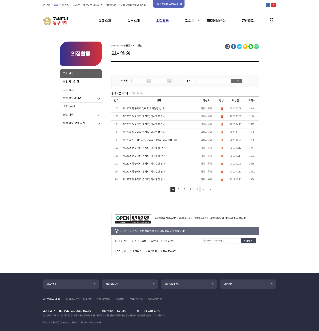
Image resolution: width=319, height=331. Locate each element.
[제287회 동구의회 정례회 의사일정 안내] (221, 108)
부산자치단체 (171, 284)
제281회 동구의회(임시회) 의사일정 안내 (144, 156)
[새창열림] (133, 219)
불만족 (154, 241)
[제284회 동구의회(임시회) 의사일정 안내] (221, 132)
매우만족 (122, 241)
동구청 (46, 4)
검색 (271, 20)
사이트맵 (119, 298)
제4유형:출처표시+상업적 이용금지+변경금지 (197, 218)
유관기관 (228, 284)
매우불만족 (168, 241)
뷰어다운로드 (103, 298)
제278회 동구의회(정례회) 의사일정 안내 (144, 179)
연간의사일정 (71, 81)
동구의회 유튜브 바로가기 (273, 5)
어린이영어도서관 (92, 4)
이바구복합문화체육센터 (133, 4)
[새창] (227, 46)
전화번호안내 (136, 298)
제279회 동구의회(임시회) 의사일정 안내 (144, 171)
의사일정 (68, 73)
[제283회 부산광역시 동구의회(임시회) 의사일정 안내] (221, 140)
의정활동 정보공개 (74, 123)
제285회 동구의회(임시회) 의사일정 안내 (144, 124)
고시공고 (68, 90)
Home (115, 45)
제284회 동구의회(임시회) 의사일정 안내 (144, 132)
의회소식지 (69, 106)
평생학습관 (111, 4)
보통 (144, 241)
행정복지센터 (113, 284)
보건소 (65, 4)
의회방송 (68, 115)
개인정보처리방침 (52, 298)
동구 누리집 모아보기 (167, 3)
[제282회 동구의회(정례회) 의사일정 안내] (221, 148)
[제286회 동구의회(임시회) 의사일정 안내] (221, 116)
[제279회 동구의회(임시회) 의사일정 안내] (221, 171)
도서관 (76, 4)
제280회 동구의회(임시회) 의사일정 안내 (144, 163)
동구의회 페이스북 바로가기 (268, 5)
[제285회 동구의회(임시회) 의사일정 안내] (221, 124)
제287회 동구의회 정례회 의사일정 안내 (143, 108)
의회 (56, 4)
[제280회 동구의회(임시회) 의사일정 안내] (221, 163)
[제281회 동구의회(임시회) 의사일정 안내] (221, 156)
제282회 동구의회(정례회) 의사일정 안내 (144, 148)
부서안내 (51, 284)
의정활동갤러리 (72, 98)
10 (197, 189)
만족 (134, 241)
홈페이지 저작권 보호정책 (79, 298)
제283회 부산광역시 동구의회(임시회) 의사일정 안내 (150, 140)
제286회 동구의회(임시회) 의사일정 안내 (144, 116)
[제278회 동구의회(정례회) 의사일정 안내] (221, 179)
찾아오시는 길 (155, 298)
